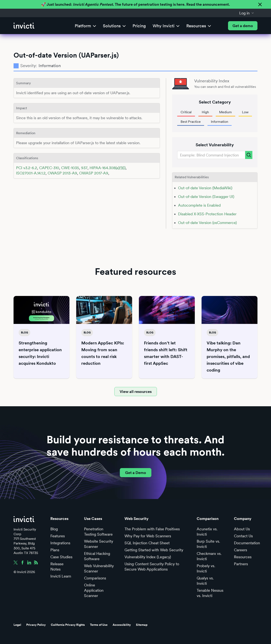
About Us (242, 529)
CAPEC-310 (49, 168)
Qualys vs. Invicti (205, 581)
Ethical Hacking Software (97, 556)
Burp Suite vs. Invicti (208, 544)
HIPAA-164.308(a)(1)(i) (108, 168)
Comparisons (95, 578)
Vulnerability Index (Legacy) (147, 557)
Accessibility (122, 624)
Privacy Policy (36, 624)
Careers (240, 550)
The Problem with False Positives (152, 529)
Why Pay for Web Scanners (147, 536)
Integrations (60, 543)
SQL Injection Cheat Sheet (147, 543)
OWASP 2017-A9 (93, 173)
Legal (17, 624)
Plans (54, 550)
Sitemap (142, 624)
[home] (24, 26)
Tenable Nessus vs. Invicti (210, 593)
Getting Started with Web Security (153, 550)
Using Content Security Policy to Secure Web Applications (151, 566)
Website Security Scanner (98, 544)
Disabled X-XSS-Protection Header (207, 214)
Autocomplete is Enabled (199, 205)
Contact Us (243, 536)
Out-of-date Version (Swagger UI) (206, 196)
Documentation (247, 543)
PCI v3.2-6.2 (26, 168)
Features (57, 536)
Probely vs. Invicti (206, 568)
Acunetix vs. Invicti (207, 531)
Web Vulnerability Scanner (99, 568)
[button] (246, 13)
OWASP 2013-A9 (62, 173)
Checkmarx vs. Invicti (209, 556)
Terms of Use (99, 624)
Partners (241, 564)
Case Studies (61, 557)
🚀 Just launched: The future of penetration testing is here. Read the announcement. (135, 4)
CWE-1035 (70, 168)
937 (84, 168)
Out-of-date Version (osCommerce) (207, 222)
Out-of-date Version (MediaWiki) (205, 188)
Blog (54, 529)
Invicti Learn (60, 576)
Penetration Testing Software (98, 531)
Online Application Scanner (94, 590)
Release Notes (57, 566)
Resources (243, 557)
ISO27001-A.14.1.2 (31, 173)
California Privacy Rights (68, 624)
